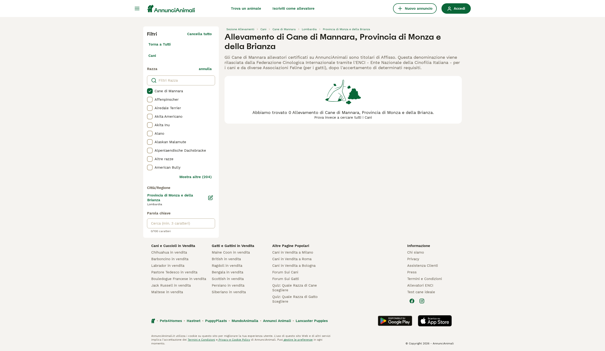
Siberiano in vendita (229, 292)
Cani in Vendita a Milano (292, 252)
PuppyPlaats (216, 321)
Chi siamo (415, 252)
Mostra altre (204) (195, 177)
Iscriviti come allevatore (293, 8)
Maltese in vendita (167, 292)
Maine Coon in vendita (231, 252)
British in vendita (226, 259)
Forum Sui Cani (285, 272)
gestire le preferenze (298, 339)
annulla (205, 69)
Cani (152, 56)
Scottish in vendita (228, 279)
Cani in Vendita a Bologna (293, 265)
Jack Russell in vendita (171, 285)
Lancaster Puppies (312, 321)
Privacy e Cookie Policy (234, 339)
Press (412, 272)
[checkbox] (150, 91)
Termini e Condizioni (424, 279)
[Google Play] (395, 320)
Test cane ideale (421, 292)
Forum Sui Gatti (285, 279)
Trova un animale (246, 8)
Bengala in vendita (227, 272)
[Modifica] (210, 197)
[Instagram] (422, 301)
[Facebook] (412, 301)
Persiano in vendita (228, 285)
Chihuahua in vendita (169, 252)
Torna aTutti (159, 44)
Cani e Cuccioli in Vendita (173, 246)
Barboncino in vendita (169, 259)
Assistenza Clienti (422, 265)
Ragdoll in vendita (227, 265)
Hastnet (193, 321)
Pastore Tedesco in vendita (174, 272)
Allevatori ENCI (420, 285)
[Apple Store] (435, 320)
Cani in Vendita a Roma (291, 259)
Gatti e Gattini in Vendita (233, 246)
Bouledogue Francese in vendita (178, 279)
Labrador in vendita (167, 265)
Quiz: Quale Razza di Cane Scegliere (294, 287)
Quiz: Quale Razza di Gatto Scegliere (295, 299)
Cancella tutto (199, 34)
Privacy (413, 259)
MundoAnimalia (245, 321)
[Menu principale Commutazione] (137, 8)
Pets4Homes (171, 321)
